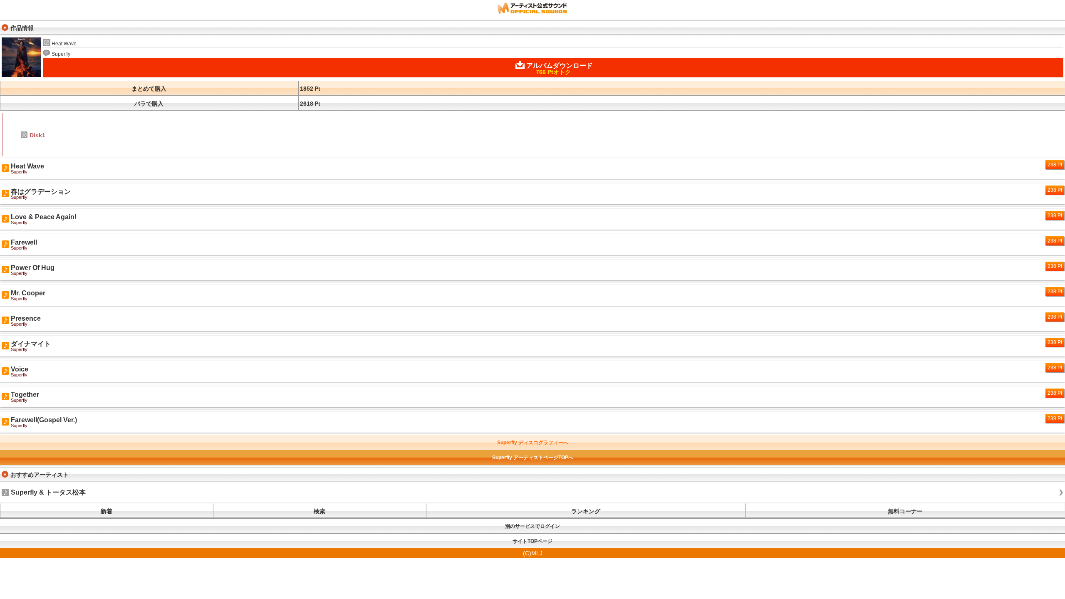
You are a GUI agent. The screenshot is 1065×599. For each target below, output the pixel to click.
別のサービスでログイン (532, 526)
